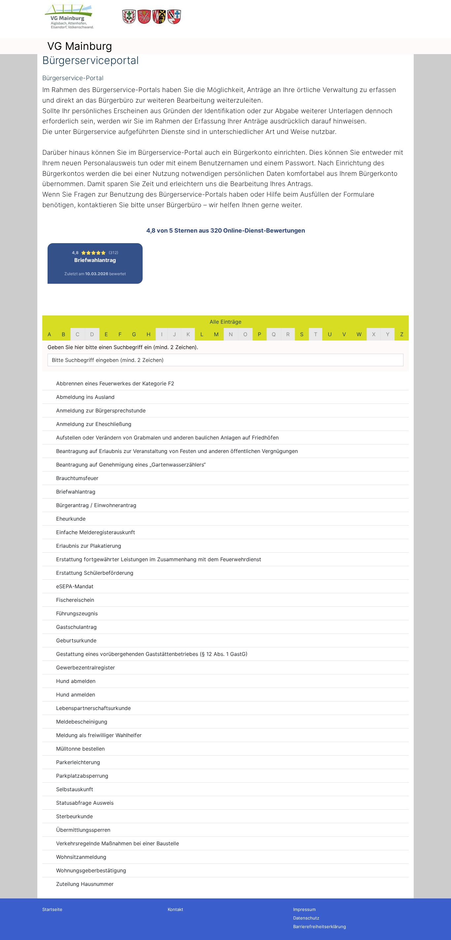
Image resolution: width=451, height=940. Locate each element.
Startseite (52, 909)
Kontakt (175, 909)
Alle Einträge (225, 321)
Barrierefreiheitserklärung (319, 926)
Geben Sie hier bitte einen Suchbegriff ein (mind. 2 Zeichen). (123, 347)
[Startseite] (114, 16)
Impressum (304, 909)
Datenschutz (306, 918)
